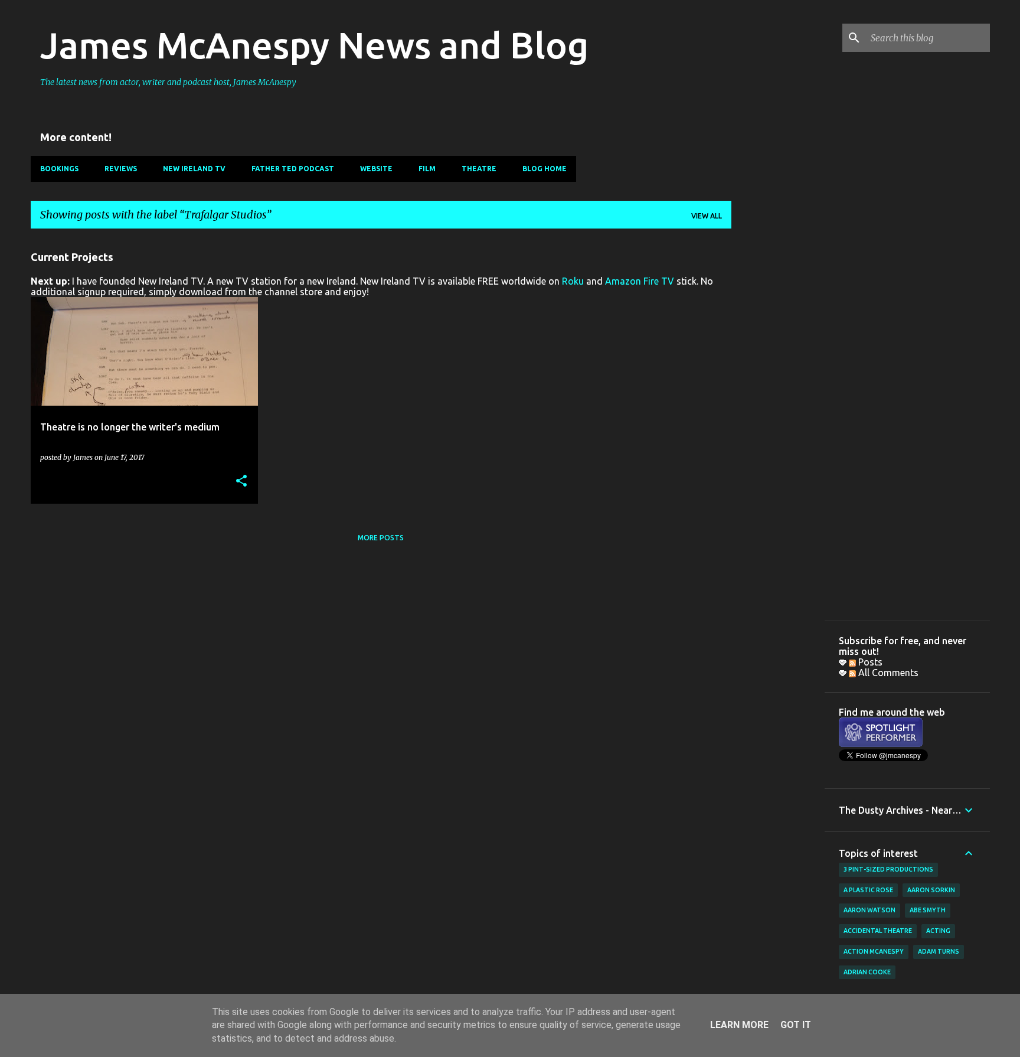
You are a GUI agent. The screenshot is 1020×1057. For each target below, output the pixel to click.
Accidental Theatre (878, 930)
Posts (869, 662)
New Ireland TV (194, 168)
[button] (241, 482)
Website (376, 168)
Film (427, 168)
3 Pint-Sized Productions (888, 869)
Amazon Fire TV (639, 281)
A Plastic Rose (868, 889)
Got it (795, 1024)
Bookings (59, 168)
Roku (573, 281)
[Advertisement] (778, 415)
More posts (381, 537)
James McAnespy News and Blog (314, 45)
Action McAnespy (874, 951)
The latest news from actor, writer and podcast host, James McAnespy (168, 82)
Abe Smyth (928, 910)
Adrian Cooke (867, 972)
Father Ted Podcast (292, 168)
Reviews (120, 168)
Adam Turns (938, 951)
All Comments (887, 672)
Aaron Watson (869, 910)
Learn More (739, 1024)
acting (938, 930)
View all (706, 216)
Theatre (479, 168)
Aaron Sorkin (931, 889)
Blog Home (544, 168)
